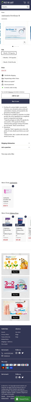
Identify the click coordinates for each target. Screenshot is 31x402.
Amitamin (4, 18)
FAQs (17, 337)
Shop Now (15, 272)
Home (2, 12)
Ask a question (6, 147)
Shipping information (8, 143)
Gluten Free (14, 213)
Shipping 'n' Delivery (6, 341)
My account (4, 344)
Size (2, 49)
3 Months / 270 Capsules (9, 57)
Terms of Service (5, 337)
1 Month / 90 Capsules (9, 53)
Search (3, 332)
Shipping (10, 92)
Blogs (17, 334)
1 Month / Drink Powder (9, 62)
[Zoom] (24, 42)
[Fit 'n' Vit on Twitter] (23, 353)
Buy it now (15, 101)
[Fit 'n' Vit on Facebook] (19, 353)
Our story (18, 332)
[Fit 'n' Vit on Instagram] (16, 353)
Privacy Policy (5, 334)
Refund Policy (5, 339)
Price (3, 67)
